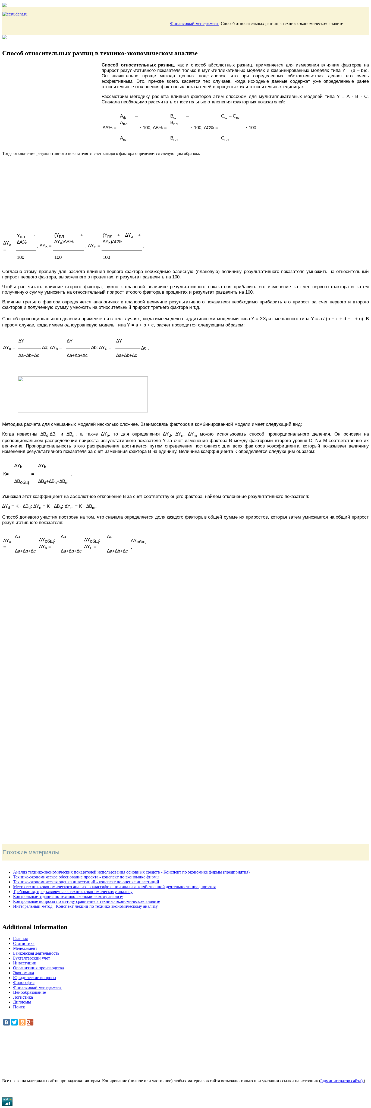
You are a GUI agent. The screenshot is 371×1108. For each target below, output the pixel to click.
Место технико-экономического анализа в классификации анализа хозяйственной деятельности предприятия (114, 886)
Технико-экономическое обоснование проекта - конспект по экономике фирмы (86, 877)
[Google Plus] (30, 1022)
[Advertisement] (52, 104)
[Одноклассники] (22, 1022)
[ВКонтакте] (6, 1022)
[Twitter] (14, 1022)
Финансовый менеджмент (194, 23)
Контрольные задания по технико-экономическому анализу (68, 896)
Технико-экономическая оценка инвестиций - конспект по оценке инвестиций (86, 882)
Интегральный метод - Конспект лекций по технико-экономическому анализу (85, 906)
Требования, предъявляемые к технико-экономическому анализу (73, 891)
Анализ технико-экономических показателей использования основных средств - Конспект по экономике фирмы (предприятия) (131, 872)
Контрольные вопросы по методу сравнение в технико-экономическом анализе (86, 901)
